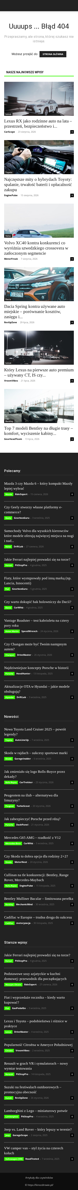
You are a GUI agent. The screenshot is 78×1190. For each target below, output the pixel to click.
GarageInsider (23, 758)
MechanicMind (24, 904)
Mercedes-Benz (13, 843)
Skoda (8, 758)
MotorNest (21, 861)
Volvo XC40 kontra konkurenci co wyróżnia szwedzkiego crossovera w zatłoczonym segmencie (36, 248)
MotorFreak (11, 258)
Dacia (8, 299)
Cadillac (9, 923)
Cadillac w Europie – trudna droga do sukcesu (38, 917)
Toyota (8, 172)
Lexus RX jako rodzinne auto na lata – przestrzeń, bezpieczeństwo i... (38, 124)
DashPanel (22, 824)
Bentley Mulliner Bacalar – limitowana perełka (38, 899)
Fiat (7, 588)
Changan (9, 654)
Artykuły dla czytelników (39, 1177)
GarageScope (20, 1135)
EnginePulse (11, 195)
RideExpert (21, 494)
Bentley (9, 421)
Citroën (9, 1050)
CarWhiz (18, 607)
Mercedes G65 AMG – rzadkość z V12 (32, 838)
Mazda (8, 494)
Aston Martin (12, 631)
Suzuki (8, 1097)
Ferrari (8, 565)
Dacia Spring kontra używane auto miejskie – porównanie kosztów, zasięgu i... (34, 311)
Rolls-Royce (11, 782)
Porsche (9, 673)
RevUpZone (10, 322)
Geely (8, 517)
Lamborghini (11, 1116)
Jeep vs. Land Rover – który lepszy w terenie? (38, 1129)
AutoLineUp (22, 739)
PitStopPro (21, 565)
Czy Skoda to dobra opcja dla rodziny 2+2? (36, 856)
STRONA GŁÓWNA (53, 54)
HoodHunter (23, 673)
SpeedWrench (29, 631)
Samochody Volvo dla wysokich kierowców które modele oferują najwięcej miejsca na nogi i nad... (39, 536)
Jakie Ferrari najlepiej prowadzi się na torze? (37, 559)
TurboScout (23, 805)
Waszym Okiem (13, 984)
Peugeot (9, 806)
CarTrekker (26, 782)
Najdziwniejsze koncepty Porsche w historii (36, 668)
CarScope (9, 131)
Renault (9, 1074)
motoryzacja (23, 923)
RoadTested (32, 1158)
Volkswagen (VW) (13, 1158)
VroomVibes (11, 380)
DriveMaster (24, 654)
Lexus (8, 114)
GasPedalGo (19, 1008)
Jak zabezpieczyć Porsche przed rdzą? (32, 819)
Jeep (7, 1135)
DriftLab (18, 546)
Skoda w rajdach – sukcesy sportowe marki (36, 753)
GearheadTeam (13, 438)
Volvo (8, 235)
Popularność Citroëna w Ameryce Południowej (38, 1045)
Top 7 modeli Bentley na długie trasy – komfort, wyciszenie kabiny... (38, 431)
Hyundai (9, 697)
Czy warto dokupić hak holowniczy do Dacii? (37, 602)
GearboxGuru (21, 517)
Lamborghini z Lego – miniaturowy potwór (36, 1111)
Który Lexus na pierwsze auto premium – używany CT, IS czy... (39, 372)
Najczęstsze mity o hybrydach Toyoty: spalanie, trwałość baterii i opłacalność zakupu (38, 184)
